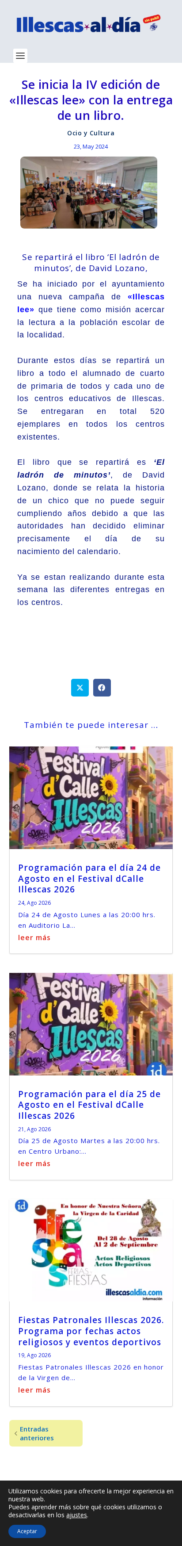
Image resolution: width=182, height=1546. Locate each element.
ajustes (76, 1515)
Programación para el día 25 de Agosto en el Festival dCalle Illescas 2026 (89, 1104)
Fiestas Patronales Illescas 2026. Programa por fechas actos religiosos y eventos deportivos (91, 1330)
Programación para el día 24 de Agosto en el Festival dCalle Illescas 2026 (89, 878)
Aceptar (27, 1531)
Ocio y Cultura (90, 133)
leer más (34, 937)
